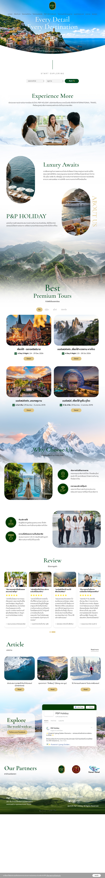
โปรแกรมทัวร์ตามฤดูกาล (65, 14)
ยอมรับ (97, 875)
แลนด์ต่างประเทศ (79, 14)
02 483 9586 (75, 796)
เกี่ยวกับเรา (17, 14)
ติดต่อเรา (94, 14)
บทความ (87, 14)
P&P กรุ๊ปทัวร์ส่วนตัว (50, 14)
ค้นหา (71, 81)
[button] (52, 632)
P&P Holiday (62, 713)
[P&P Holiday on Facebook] (48, 711)
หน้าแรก (10, 14)
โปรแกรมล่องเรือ (37, 14)
